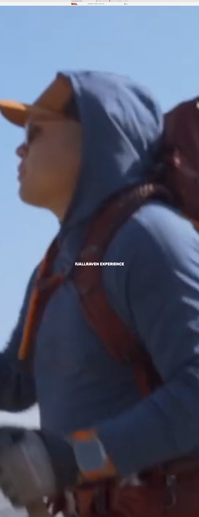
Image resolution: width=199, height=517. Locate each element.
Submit (109, 271)
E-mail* (101, 261)
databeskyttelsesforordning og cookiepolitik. (108, 268)
